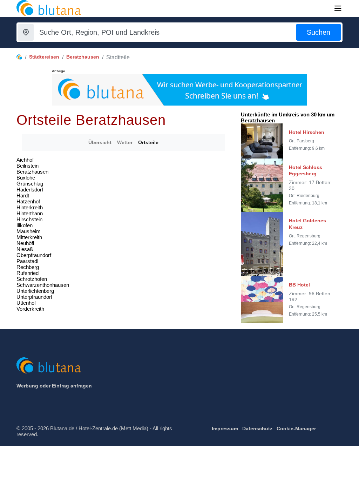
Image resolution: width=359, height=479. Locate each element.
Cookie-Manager (296, 428)
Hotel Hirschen (306, 132)
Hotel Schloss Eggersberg (305, 170)
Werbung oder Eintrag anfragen (54, 386)
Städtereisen (44, 57)
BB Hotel (299, 285)
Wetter (125, 142)
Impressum (225, 428)
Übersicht (99, 142)
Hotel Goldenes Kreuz (307, 224)
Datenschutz (257, 428)
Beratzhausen (82, 57)
